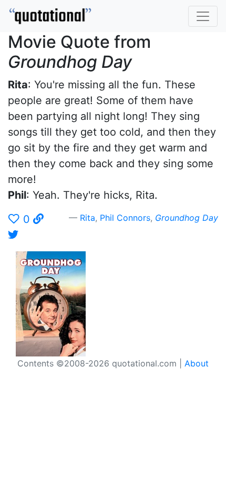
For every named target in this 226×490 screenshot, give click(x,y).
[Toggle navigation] (203, 16)
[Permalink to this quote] (38, 219)
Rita (87, 217)
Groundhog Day (186, 217)
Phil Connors (125, 217)
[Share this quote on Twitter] (13, 235)
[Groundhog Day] (55, 303)
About (196, 363)
